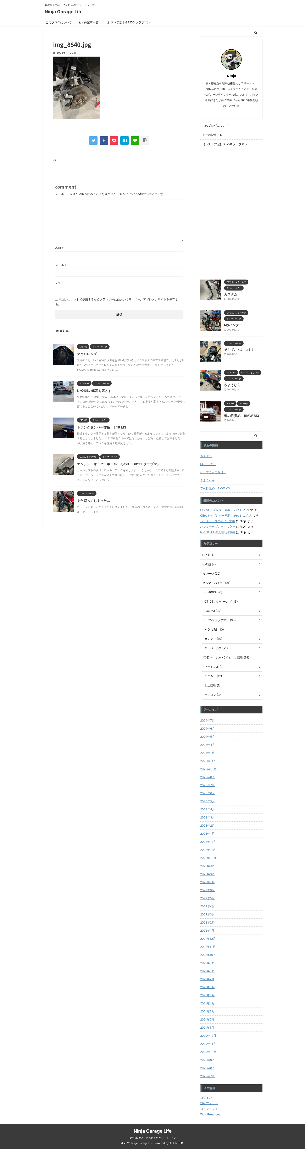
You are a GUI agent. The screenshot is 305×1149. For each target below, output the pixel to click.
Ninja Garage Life (64, 11)
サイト (59, 282)
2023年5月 (207, 801)
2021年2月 (207, 1019)
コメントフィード (211, 1108)
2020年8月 (207, 1068)
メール (61, 265)
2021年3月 (207, 1011)
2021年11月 (208, 946)
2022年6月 (207, 890)
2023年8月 (207, 777)
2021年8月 (207, 971)
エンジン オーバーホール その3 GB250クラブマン (118, 464)
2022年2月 (207, 922)
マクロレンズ (87, 354)
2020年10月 (208, 1051)
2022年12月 (208, 841)
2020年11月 (208, 1043)
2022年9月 (207, 866)
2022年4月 (207, 906)
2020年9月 (207, 1060)
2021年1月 (207, 1027)
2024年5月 (207, 736)
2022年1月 (207, 930)
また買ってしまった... (93, 501)
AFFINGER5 (177, 1143)
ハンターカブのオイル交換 (217, 521)
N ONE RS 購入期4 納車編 (217, 532)
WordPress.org (210, 1114)
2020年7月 (207, 1076)
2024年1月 (207, 752)
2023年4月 (207, 809)
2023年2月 (207, 825)
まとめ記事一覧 (88, 22)
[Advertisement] (231, 213)
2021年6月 (207, 987)
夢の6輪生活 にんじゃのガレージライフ (152, 1137)
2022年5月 (207, 898)
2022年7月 (207, 882)
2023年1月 (207, 833)
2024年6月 (207, 728)
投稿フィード (209, 1103)
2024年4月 (207, 744)
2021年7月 (207, 979)
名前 (59, 247)
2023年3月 (207, 817)
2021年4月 (207, 1003)
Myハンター (233, 325)
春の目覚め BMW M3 (241, 416)
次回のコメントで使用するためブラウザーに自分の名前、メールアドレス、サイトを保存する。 (116, 302)
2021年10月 (208, 954)
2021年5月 (207, 995)
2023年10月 (208, 769)
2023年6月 (207, 793)
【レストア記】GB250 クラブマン (127, 22)
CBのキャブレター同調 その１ (221, 510)
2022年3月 (207, 914)
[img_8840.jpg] (124, 140)
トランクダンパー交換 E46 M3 (101, 427)
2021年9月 (207, 963)
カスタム (230, 294)
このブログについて (59, 22)
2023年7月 (207, 785)
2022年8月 (207, 874)
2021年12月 (208, 938)
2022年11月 (208, 849)
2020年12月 (208, 1035)
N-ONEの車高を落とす (94, 391)
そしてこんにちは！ (239, 349)
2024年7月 (207, 720)
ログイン (206, 1097)
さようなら (232, 385)
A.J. (249, 515)
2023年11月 (208, 761)
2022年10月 (208, 858)
